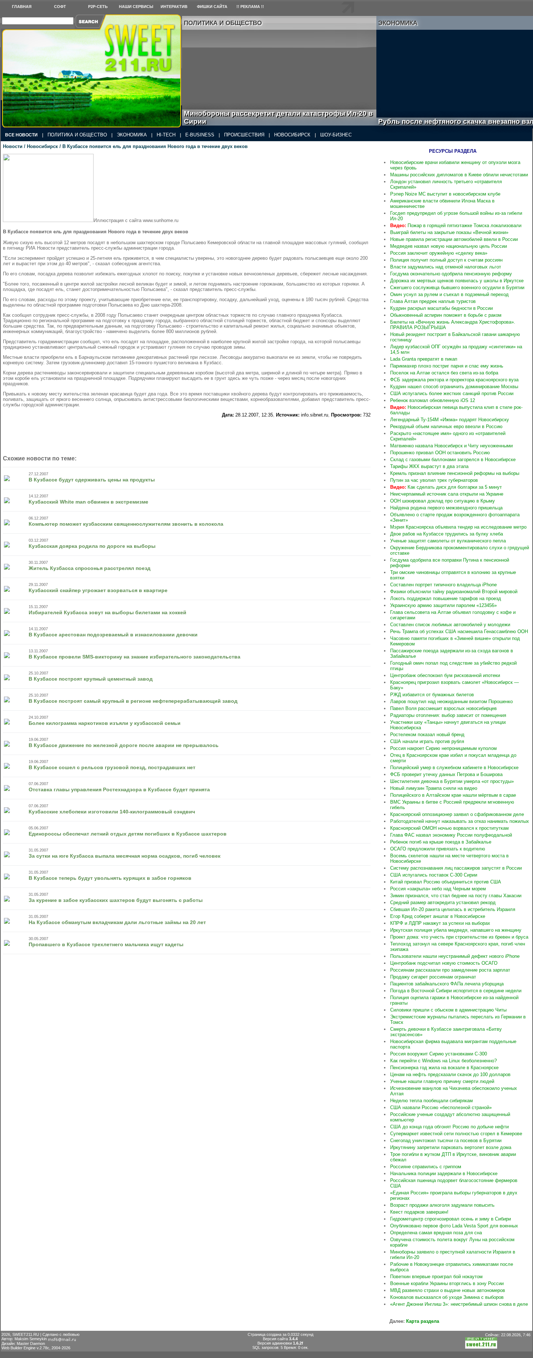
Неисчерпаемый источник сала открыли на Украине (446, 494)
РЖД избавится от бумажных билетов (432, 694)
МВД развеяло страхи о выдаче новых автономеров (447, 1290)
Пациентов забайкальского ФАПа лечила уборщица (447, 983)
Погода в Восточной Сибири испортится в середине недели (455, 990)
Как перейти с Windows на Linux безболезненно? (443, 1060)
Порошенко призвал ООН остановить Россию (440, 452)
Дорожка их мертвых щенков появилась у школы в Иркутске (457, 280)
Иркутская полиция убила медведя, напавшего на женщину (455, 930)
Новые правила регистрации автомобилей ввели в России (454, 239)
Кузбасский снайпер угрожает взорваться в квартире (98, 590)
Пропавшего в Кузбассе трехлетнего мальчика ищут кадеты (106, 944)
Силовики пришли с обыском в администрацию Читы (448, 1010)
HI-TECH (166, 135)
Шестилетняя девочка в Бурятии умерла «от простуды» (452, 781)
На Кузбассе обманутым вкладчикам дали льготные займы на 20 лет (117, 922)
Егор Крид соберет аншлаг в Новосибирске (437, 916)
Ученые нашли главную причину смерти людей (442, 1081)
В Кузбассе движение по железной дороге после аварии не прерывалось (124, 745)
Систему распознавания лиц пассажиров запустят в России (456, 868)
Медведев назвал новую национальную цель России (448, 246)
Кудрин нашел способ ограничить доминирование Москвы (454, 386)
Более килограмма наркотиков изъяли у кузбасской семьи (105, 723)
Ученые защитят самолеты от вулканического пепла (448, 540)
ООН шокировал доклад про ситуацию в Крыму (442, 501)
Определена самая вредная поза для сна (436, 1232)
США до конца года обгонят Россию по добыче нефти (449, 1126)
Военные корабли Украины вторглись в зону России (447, 1283)
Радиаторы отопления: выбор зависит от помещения (448, 715)
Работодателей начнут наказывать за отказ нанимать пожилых (459, 821)
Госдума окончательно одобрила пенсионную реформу (451, 273)
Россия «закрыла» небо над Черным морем (438, 888)
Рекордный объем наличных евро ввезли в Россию (446, 426)
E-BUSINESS (199, 135)
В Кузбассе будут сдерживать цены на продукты (92, 480)
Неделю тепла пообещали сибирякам (431, 1100)
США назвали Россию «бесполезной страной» (441, 1107)
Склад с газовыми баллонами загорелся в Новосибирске (453, 459)
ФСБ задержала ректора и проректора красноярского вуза (454, 379)
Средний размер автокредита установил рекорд (443, 902)
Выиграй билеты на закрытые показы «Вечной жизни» (449, 232)
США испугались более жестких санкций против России (451, 393)
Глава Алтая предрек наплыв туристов (433, 301)
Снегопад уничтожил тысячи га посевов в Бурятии (445, 1140)
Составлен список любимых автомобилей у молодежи (450, 624)
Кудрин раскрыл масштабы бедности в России (441, 308)
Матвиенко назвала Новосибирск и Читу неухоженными (451, 445)
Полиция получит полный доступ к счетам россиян (446, 260)
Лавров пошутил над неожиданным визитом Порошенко (451, 701)
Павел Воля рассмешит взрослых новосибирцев (443, 708)
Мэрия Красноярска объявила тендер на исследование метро (458, 527)
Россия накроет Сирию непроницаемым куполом (443, 748)
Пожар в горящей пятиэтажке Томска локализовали (455, 225)
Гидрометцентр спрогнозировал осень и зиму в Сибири (450, 1219)
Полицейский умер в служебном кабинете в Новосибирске (454, 767)
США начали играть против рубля (427, 741)
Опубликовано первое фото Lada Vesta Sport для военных (454, 1225)
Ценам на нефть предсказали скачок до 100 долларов (450, 1074)
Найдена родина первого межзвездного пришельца (446, 507)
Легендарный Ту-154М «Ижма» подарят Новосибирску (449, 419)
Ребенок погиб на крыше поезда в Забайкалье (440, 842)
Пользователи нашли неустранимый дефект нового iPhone (455, 956)
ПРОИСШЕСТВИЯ (244, 135)
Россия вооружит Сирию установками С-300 (438, 1054)
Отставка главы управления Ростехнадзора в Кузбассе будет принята (119, 789)
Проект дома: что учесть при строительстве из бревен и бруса (459, 937)
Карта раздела (422, 1321)
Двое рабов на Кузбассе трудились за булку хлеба (446, 534)
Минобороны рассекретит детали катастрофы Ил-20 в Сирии (278, 117)
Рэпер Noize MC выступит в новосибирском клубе (445, 194)
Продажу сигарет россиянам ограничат (433, 977)
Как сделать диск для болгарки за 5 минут (446, 487)
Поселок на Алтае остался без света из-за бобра (444, 373)
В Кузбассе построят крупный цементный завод (91, 679)
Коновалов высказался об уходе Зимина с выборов (447, 1297)
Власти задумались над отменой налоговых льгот (445, 267)
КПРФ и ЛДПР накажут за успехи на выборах (440, 923)
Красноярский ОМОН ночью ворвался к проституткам (449, 828)
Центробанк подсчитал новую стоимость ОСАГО (443, 963)
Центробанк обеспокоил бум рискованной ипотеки (445, 675)
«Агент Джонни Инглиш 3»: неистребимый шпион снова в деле (459, 1304)
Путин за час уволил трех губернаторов (434, 480)
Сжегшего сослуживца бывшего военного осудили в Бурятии (457, 287)
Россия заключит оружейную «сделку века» (438, 253)
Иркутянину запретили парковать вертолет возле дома (450, 1147)
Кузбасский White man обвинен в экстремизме (88, 502)
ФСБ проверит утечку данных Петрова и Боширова (446, 774)
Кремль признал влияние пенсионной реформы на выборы (454, 473)
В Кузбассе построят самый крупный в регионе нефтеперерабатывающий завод (133, 701)
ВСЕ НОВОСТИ (21, 135)
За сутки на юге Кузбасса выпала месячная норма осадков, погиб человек (124, 856)
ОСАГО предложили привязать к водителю (437, 849)
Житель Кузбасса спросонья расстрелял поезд (89, 568)
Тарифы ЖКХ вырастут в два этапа (429, 466)
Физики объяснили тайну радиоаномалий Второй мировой (453, 591)
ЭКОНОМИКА (132, 135)
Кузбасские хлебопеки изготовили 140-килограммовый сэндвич (112, 812)
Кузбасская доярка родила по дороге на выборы (92, 546)
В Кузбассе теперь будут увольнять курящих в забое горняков (110, 878)
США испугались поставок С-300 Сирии (433, 875)
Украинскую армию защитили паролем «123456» (443, 605)
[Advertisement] (187, 434)
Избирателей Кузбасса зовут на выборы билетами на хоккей (107, 612)
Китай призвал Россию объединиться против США (445, 882)
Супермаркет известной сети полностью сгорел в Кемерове (456, 1133)
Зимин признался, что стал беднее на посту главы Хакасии (455, 895)
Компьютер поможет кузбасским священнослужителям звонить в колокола (126, 524)
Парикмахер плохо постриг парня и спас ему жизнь (446, 366)
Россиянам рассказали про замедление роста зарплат (450, 970)
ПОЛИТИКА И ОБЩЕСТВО (77, 135)
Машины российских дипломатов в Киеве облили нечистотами (459, 174)
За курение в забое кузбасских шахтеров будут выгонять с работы (116, 900)
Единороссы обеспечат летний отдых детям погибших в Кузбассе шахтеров (128, 834)
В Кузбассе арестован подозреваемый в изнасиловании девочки (113, 634)
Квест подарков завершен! (419, 1212)
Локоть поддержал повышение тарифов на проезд (445, 598)
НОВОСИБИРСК (292, 135)
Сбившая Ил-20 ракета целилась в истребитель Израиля (452, 909)
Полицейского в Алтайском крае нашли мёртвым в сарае (453, 795)
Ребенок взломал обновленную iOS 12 (432, 400)
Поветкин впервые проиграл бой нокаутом (436, 1276)
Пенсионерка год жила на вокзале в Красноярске (444, 1067)
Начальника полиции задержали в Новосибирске (443, 1173)
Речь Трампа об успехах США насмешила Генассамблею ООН (459, 631)
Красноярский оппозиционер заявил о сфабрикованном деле (457, 814)
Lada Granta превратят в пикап (423, 359)
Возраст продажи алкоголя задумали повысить (442, 1205)
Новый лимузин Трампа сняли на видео (433, 788)
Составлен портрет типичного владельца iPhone (443, 584)
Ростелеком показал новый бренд (427, 734)
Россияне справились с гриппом (425, 1166)
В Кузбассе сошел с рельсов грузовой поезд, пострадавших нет (112, 767)
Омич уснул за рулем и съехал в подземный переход (449, 294)
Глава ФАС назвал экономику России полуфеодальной (451, 835)
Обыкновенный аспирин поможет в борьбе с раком (445, 315)
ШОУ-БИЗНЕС (336, 135)
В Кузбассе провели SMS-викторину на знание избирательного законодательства (134, 657)
